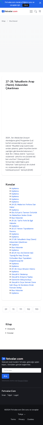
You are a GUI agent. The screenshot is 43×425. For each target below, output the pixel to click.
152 (28, 309)
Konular (10, 333)
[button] (35, 11)
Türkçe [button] (21, 414)
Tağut (9, 395)
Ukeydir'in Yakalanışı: (19, 274)
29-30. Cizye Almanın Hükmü (23, 269)
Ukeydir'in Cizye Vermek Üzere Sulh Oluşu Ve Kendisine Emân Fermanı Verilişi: (22, 285)
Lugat (16, 395)
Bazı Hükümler (17, 218)
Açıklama (15, 188)
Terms (13, 419)
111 (20, 309)
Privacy (22, 419)
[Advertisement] (21, 45)
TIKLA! (26, 5)
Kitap (3, 21)
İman (4, 395)
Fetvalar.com (16, 410)
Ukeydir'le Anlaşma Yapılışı (22, 277)
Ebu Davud (13, 21)
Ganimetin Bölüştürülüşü (21, 280)
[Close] (40, 3)
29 (6, 309)
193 (36, 309)
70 (13, 309)
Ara (5, 376)
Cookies (30, 419)
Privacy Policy (23, 381)
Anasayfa (11, 329)
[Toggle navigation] (31, 11)
